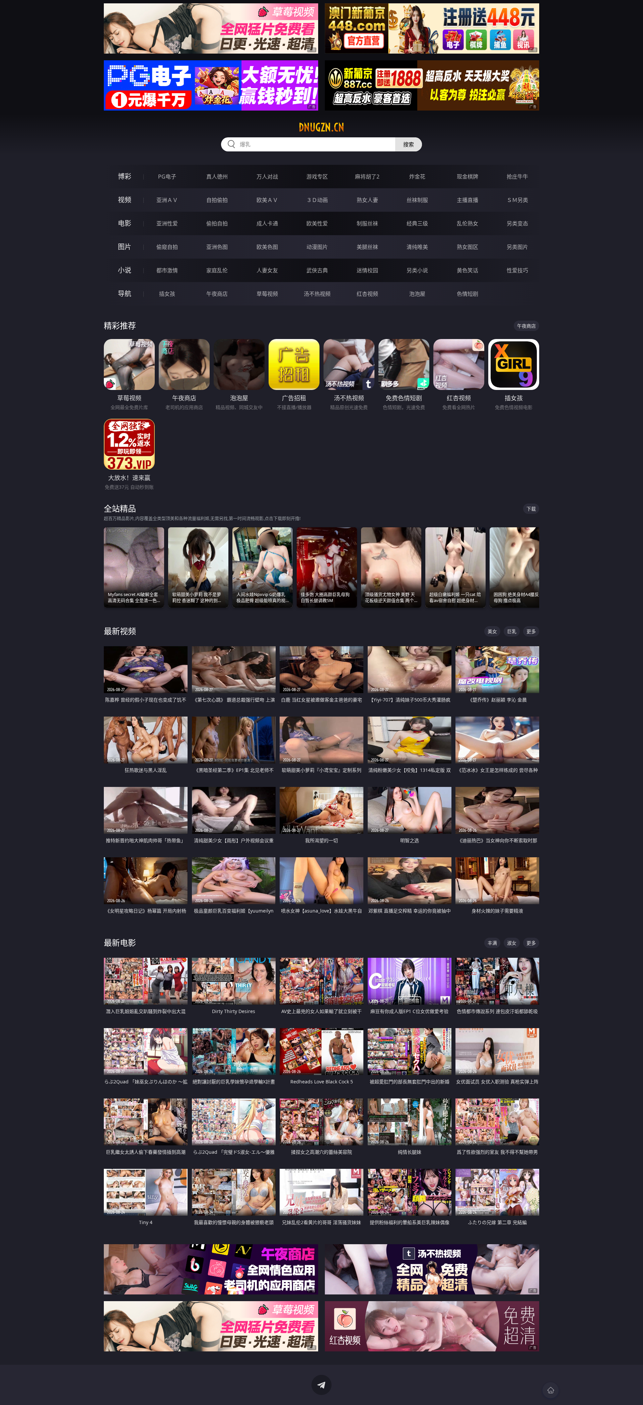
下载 (531, 509)
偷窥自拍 (167, 247)
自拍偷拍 (217, 200)
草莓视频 (267, 293)
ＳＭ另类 (517, 200)
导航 (124, 293)
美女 (492, 631)
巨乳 (511, 631)
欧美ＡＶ (267, 200)
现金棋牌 (467, 176)
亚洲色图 (217, 247)
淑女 (511, 943)
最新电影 (120, 942)
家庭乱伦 (217, 270)
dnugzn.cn (321, 127)
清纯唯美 (417, 247)
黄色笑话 (467, 270)
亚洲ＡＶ (167, 200)
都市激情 (167, 270)
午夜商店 (217, 293)
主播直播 (467, 200)
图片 (124, 246)
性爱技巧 (517, 270)
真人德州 (217, 176)
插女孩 (167, 293)
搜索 (408, 144)
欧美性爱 (317, 223)
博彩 (124, 176)
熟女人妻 (367, 200)
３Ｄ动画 (317, 200)
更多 (531, 631)
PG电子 (167, 176)
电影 (124, 223)
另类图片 (517, 247)
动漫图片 (317, 247)
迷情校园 (367, 270)
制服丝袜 (367, 223)
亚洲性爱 (167, 223)
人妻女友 (267, 270)
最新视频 (120, 631)
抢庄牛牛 (517, 176)
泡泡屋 (417, 293)
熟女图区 (467, 247)
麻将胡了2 (367, 176)
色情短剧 (467, 293)
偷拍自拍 (217, 223)
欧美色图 (267, 247)
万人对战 (267, 176)
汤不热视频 (317, 293)
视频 (124, 199)
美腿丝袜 (367, 247)
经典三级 (417, 223)
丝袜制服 (417, 200)
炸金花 (417, 176)
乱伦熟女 (467, 223)
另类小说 (417, 270)
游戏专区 (317, 176)
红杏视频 (367, 293)
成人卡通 (267, 223)
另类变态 (517, 223)
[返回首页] (551, 1390)
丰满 (492, 943)
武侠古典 (317, 270)
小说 (124, 270)
